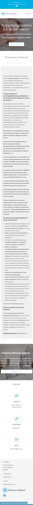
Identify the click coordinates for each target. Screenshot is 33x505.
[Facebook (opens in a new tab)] (16, 6)
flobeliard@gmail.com (9, 333)
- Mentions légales (26, 503)
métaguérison (22, 320)
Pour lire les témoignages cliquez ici (13, 303)
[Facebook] (4, 495)
